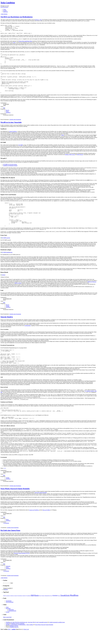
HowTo (7, 110)
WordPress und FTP (13, 625)
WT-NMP (20, 145)
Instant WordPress (13, 131)
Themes (59, 595)
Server (51, 595)
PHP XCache (72, 154)
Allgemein (8, 566)
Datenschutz (11, 609)
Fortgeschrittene (19, 595)
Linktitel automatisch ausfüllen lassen (57, 622)
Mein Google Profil (7, 617)
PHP (32, 595)
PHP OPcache (80, 154)
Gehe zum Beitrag (4, 7)
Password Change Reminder (41, 492)
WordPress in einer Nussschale (11, 122)
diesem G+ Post (38, 19)
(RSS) (9, 629)
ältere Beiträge (4, 14)
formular (15, 595)
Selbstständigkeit (47, 595)
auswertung (8, 595)
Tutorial (7, 305)
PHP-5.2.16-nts (18, 283)
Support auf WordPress (34, 510)
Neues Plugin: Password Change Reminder (15, 488)
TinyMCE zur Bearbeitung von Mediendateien (17, 17)
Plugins (40, 595)
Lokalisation (29, 595)
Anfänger (4, 595)
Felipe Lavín (26, 629)
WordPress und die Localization (17, 623)
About (4, 9)
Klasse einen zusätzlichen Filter (25, 41)
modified (14, 629)
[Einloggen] (5, 589)
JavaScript (24, 595)
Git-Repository (28, 325)
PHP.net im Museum (92, 281)
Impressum (5, 11)
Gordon (7, 623)
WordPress (8, 112)
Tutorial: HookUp (7, 317)
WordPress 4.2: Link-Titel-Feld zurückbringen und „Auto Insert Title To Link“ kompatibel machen (26, 622)
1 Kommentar (6, 523)
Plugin (7, 111)
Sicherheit (54, 595)
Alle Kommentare (9, 602)
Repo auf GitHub (46, 510)
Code (14, 42)
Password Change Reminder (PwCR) (22, 553)
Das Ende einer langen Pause (10, 530)
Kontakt (5, 10)
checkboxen (12, 595)
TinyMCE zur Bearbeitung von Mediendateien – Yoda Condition (19, 624)
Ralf (4, 107)
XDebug (67, 154)
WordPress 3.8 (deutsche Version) (10, 165)
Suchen (5, 580)
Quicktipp (42, 595)
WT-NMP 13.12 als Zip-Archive (10, 164)
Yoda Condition (8, 2)
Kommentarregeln (12, 610)
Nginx (62, 135)
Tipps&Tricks (65, 595)
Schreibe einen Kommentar (15, 119)
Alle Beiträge (8, 600)
